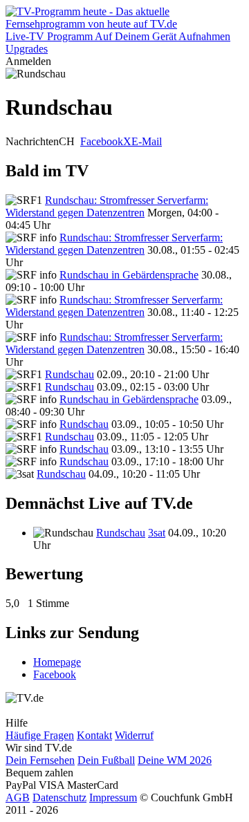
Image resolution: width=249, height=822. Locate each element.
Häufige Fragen (40, 735)
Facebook (101, 141)
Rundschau (69, 374)
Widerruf (134, 735)
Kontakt (94, 735)
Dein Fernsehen (40, 760)
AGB (18, 797)
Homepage (57, 662)
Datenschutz (59, 797)
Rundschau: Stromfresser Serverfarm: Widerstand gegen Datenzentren (107, 206)
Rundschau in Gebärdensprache (129, 275)
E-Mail (146, 141)
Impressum (113, 797)
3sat (156, 533)
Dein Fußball (106, 760)
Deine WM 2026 (175, 760)
